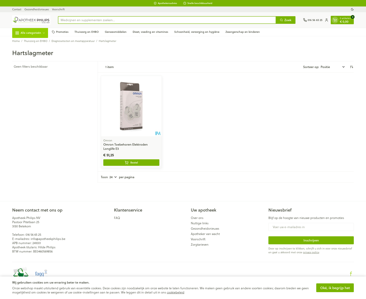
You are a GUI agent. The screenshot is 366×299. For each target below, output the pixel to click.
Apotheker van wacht (205, 234)
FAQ (117, 218)
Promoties (62, 32)
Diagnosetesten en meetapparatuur (73, 41)
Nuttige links (200, 223)
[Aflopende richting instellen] (351, 66)
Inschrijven (311, 240)
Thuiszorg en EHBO (87, 32)
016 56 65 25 (33, 234)
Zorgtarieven (200, 244)
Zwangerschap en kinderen (243, 32)
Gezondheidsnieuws (36, 9)
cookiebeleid (175, 292)
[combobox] (167, 20)
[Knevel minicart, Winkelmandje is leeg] (334, 20)
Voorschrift (58, 9)
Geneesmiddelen (116, 32)
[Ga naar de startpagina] (31, 20)
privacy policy (311, 252)
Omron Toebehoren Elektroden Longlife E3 (125, 146)
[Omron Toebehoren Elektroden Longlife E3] (131, 106)
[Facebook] (351, 274)
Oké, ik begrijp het (335, 287)
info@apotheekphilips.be (48, 239)
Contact (16, 9)
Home (16, 41)
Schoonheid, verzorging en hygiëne (196, 32)
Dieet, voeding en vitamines (150, 32)
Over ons (197, 218)
